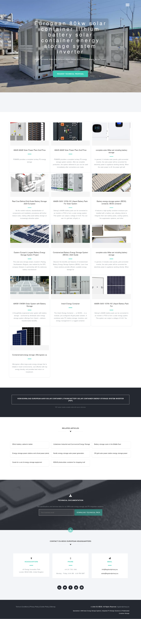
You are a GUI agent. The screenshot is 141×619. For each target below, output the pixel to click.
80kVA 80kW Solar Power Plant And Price (30, 150)
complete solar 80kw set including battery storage (111, 151)
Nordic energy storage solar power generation (68, 453)
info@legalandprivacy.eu (110, 569)
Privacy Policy (34, 607)
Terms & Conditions (22, 607)
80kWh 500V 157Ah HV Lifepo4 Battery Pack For (111, 304)
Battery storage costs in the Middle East (107, 444)
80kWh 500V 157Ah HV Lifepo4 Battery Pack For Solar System (70, 202)
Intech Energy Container (70, 303)
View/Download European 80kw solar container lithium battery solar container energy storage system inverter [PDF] (70, 399)
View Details (29, 134)
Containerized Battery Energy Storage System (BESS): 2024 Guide (70, 253)
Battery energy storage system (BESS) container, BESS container (111, 202)
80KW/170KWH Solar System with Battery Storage (29, 304)
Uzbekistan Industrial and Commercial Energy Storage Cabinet (71, 444)
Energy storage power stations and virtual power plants (30, 453)
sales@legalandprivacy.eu (109, 573)
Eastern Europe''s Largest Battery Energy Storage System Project (29, 253)
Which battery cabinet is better (22, 444)
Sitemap (52, 607)
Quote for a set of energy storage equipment (27, 462)
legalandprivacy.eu (123, 607)
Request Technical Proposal (70, 74)
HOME (37, 59)
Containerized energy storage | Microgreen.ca (29, 355)
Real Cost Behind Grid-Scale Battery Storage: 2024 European (29, 202)
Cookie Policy (44, 607)
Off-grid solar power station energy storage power (110, 453)
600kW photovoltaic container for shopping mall (69, 462)
